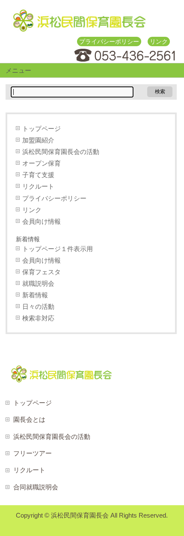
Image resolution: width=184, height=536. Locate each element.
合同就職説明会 (35, 487)
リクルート (38, 186)
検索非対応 (38, 318)
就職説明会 (38, 283)
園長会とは (29, 419)
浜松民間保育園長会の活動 (60, 151)
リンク (159, 41)
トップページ (41, 128)
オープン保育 (41, 163)
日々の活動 (38, 306)
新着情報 (35, 295)
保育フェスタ (41, 271)
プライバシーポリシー (109, 41)
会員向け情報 (41, 221)
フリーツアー (32, 453)
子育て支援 (38, 174)
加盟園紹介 (38, 140)
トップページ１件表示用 (57, 248)
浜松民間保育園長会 (80, 515)
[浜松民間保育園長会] (79, 23)
